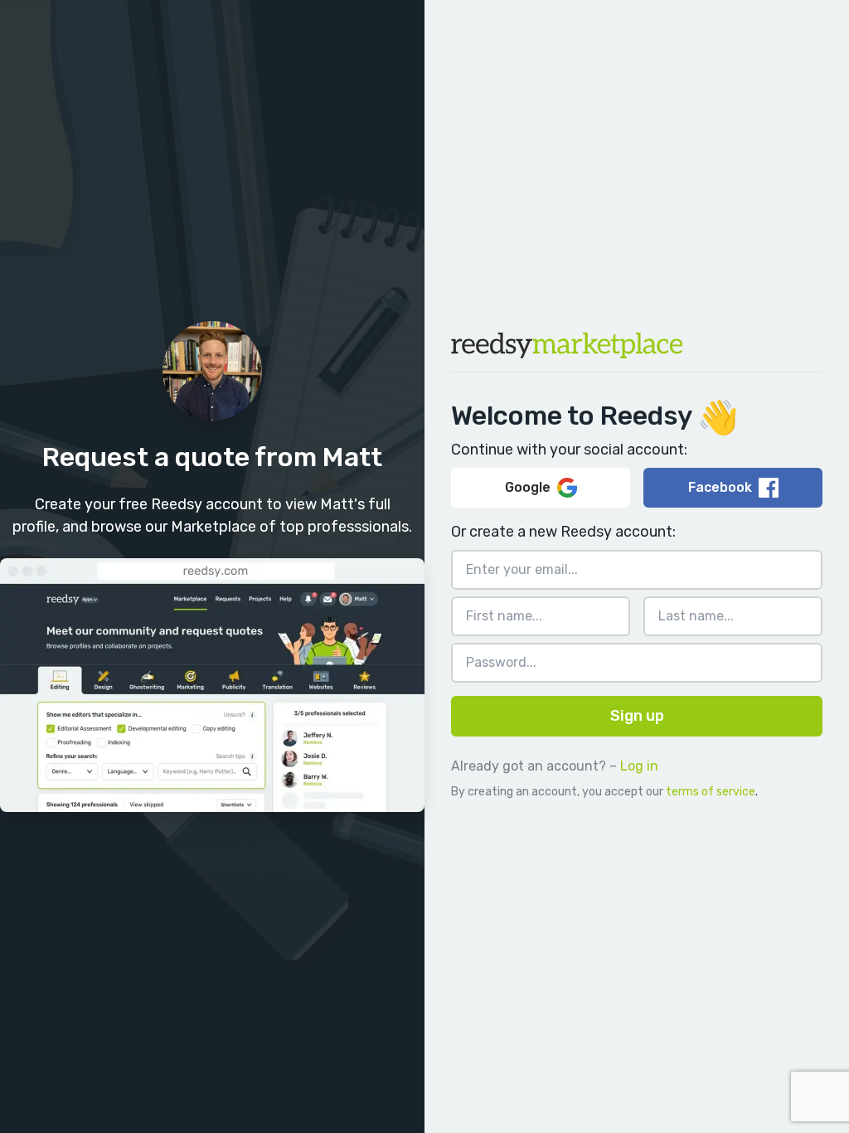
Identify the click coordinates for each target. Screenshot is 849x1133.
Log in (639, 766)
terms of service (710, 792)
